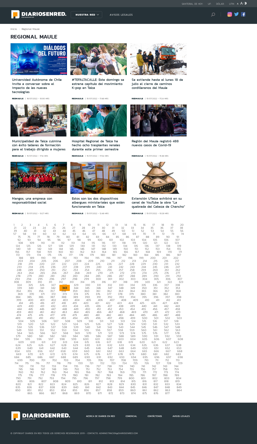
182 (124, 255)
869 (76, 393)
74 (182, 234)
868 (65, 393)
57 (14, 234)
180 (103, 255)
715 (27, 363)
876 (156, 393)
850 (18, 390)
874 (133, 393)
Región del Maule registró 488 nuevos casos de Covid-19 (155, 143)
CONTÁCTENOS (155, 416)
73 (172, 234)
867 (53, 393)
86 (127, 237)
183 (135, 255)
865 (29, 393)
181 (114, 255)
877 (167, 393)
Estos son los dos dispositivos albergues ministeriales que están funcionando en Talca (98, 202)
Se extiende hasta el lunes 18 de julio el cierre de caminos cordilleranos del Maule (157, 83)
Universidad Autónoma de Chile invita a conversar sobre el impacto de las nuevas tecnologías (37, 85)
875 (144, 393)
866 (41, 393)
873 (122, 393)
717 (48, 363)
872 (111, 393)
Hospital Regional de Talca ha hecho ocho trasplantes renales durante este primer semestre (96, 145)
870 (88, 393)
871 (100, 393)
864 (179, 390)
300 (98, 279)
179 (92, 255)
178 (81, 255)
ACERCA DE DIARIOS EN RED (100, 416)
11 (98, 225)
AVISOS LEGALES (121, 15)
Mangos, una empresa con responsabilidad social (32, 200)
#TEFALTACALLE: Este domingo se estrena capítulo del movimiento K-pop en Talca (98, 83)
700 (31, 360)
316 (104, 282)
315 (93, 282)
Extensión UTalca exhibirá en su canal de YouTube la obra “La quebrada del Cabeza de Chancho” (158, 202)
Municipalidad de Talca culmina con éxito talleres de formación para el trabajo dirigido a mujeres (38, 145)
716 (38, 363)
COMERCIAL (131, 416)
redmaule (18, 98)
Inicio (14, 29)
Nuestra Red (85, 15)
